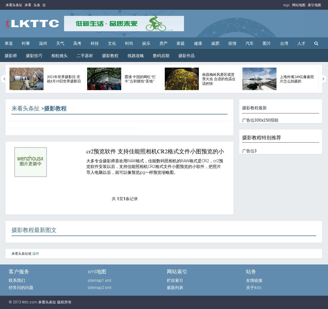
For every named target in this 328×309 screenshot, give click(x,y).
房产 (163, 43)
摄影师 (11, 55)
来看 (28, 5)
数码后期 (161, 55)
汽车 (249, 43)
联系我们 (17, 280)
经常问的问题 (21, 287)
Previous (5, 79)
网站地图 (298, 5)
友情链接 (254, 280)
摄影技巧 (34, 55)
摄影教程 (110, 55)
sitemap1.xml (99, 280)
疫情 (232, 43)
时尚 (129, 43)
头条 (37, 5)
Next (323, 79)
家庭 (181, 43)
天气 (60, 43)
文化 (112, 43)
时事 (26, 43)
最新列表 (175, 287)
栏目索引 (175, 280)
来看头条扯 (14, 5)
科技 (95, 43)
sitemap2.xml (99, 287)
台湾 (284, 43)
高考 (77, 43)
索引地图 (314, 5)
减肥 (215, 43)
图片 (267, 43)
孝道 (9, 43)
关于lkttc (254, 287)
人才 (301, 43)
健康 (198, 43)
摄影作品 (186, 55)
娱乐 (146, 43)
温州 (43, 43)
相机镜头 (59, 55)
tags (286, 5)
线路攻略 (136, 55)
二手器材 (85, 55)
